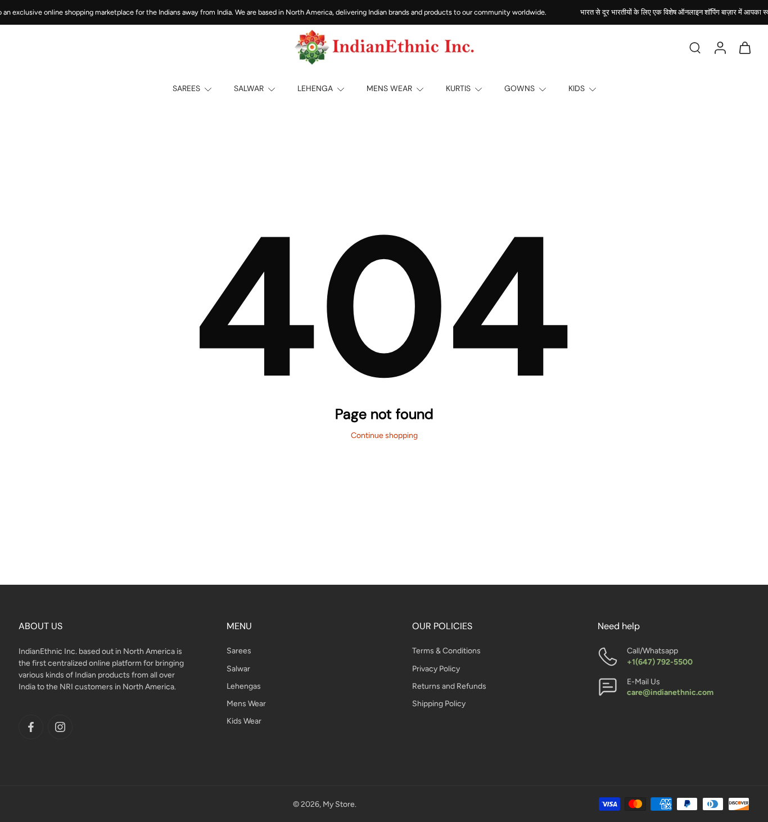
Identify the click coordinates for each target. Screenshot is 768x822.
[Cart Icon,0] (744, 47)
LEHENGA (315, 88)
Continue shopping (384, 435)
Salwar (238, 669)
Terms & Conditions (446, 651)
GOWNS (519, 88)
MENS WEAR (389, 88)
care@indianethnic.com (670, 692)
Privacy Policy (436, 669)
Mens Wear (246, 703)
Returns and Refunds (449, 686)
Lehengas (244, 686)
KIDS (576, 88)
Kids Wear (244, 721)
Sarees (239, 651)
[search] (695, 47)
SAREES (186, 88)
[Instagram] (60, 727)
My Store (339, 804)
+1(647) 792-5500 (660, 662)
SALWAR (249, 88)
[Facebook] (31, 727)
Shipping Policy (439, 703)
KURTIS (458, 88)
